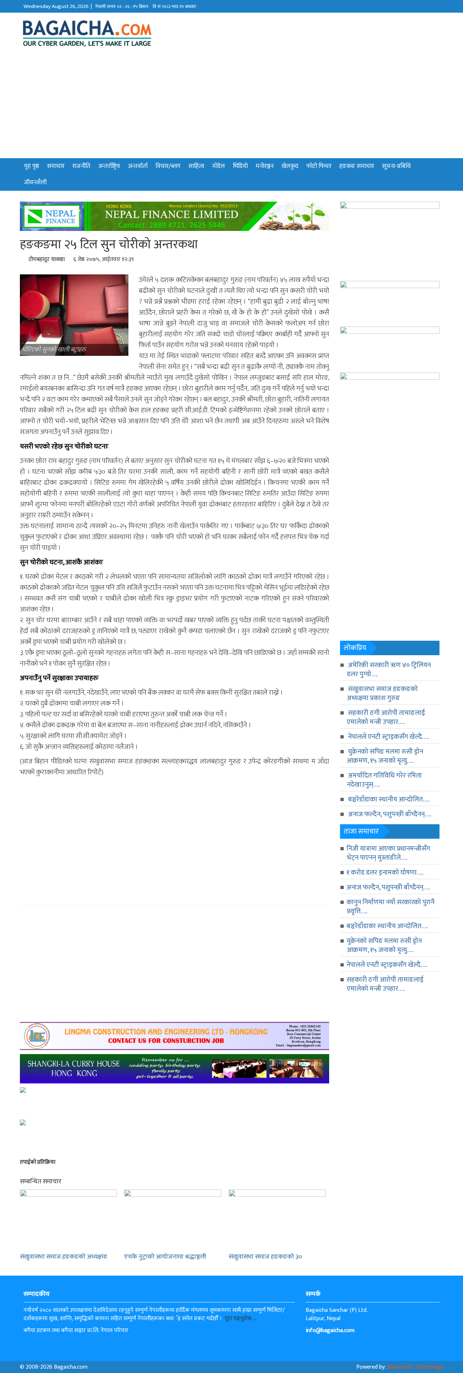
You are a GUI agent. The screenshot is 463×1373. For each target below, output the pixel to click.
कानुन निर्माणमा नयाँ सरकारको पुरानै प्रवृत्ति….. (390, 907)
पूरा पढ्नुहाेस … (240, 1318)
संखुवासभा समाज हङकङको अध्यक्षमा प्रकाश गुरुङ (382, 693)
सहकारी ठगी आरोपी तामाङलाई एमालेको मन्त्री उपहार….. (386, 717)
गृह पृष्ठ (31, 166)
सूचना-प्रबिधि (396, 166)
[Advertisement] (231, 104)
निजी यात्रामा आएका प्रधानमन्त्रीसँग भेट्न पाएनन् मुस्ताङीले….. (388, 853)
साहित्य (196, 166)
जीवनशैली (35, 182)
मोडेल (218, 166)
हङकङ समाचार (356, 166)
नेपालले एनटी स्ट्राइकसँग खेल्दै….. (388, 736)
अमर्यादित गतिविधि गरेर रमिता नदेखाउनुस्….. (384, 780)
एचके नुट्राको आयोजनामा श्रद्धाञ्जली (165, 1256)
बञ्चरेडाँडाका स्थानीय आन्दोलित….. (388, 799)
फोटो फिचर (318, 166)
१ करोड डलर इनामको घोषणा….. (385, 872)
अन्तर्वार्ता (138, 166)
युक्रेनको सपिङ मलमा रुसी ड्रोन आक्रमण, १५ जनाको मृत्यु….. (385, 756)
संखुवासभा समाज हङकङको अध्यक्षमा (63, 1256)
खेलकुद (289, 166)
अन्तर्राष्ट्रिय (109, 166)
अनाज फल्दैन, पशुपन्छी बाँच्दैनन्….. (389, 814)
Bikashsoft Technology (415, 1367)
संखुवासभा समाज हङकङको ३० (265, 1256)
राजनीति (81, 166)
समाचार (55, 166)
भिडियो (240, 166)
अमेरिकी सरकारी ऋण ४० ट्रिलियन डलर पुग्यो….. (389, 670)
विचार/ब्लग (168, 166)
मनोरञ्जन (264, 166)
